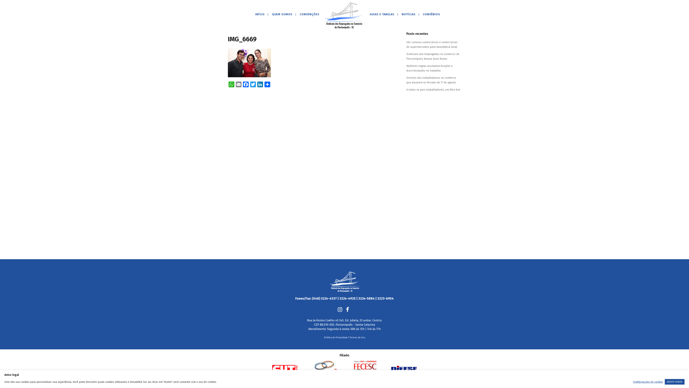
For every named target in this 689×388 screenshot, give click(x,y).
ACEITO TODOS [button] (674, 381)
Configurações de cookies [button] (648, 382)
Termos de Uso (357, 337)
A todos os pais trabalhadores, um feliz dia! (433, 89)
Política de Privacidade (336, 337)
